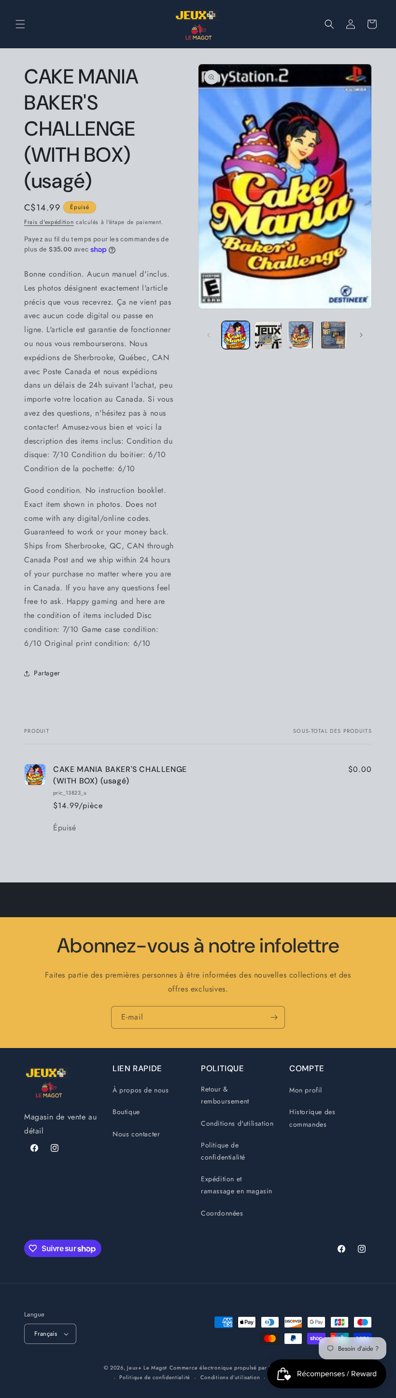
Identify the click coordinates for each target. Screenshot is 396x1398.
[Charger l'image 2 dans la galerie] (269, 335)
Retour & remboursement (225, 1095)
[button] (20, 24)
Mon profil (305, 1090)
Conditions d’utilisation (230, 1377)
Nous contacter (136, 1134)
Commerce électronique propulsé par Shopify (229, 1367)
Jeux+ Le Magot (147, 1367)
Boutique (126, 1112)
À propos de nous (141, 1090)
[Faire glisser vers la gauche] (208, 335)
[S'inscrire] (273, 1017)
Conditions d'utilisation (237, 1123)
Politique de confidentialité (223, 1151)
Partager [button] (47, 673)
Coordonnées (222, 1213)
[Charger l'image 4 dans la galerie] (334, 335)
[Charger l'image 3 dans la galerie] (301, 335)
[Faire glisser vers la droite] (361, 335)
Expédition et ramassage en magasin (236, 1185)
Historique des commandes (312, 1118)
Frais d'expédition (49, 222)
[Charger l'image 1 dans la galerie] (236, 335)
